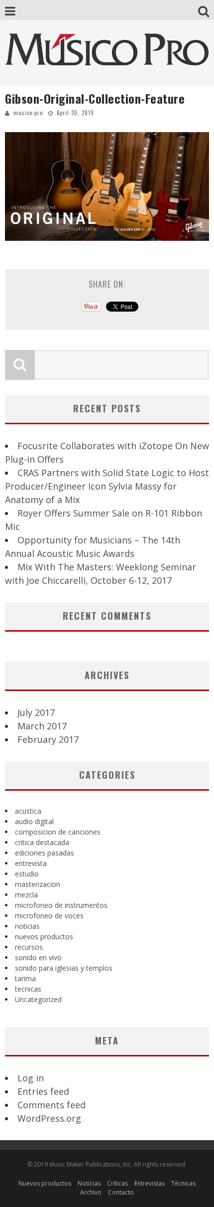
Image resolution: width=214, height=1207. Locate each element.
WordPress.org (49, 1118)
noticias (27, 926)
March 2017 (42, 726)
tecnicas (28, 989)
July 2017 (36, 712)
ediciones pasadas (44, 853)
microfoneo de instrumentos (61, 905)
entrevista (31, 863)
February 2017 (48, 739)
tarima (25, 978)
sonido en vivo (38, 957)
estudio (27, 873)
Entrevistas (149, 1183)
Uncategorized (38, 999)
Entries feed (43, 1091)
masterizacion (37, 884)
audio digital (34, 821)
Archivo (91, 1192)
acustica (28, 811)
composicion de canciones (58, 832)
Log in (30, 1078)
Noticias (89, 1183)
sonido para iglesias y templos (63, 968)
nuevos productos (44, 936)
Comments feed (51, 1105)
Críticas (117, 1183)
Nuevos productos (44, 1183)
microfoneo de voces (49, 915)
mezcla (26, 894)
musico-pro (28, 113)
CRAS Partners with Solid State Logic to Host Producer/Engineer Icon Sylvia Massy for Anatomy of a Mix (107, 486)
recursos (29, 947)
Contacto (121, 1192)
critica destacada (42, 842)
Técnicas (183, 1183)
